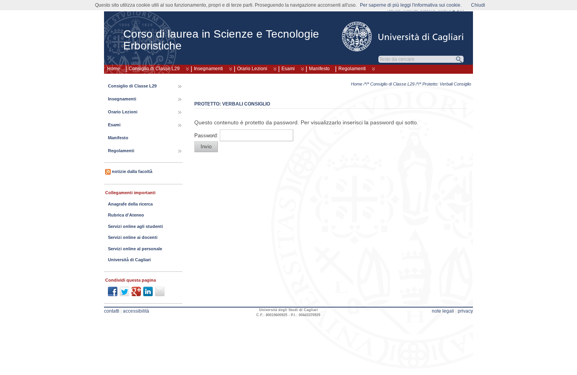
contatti (111, 311)
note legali (443, 311)
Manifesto (319, 68)
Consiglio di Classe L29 (154, 68)
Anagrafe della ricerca (130, 204)
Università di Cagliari (129, 259)
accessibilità (136, 311)
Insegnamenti (208, 68)
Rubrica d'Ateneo (126, 215)
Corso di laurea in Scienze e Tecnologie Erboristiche (221, 40)
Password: (207, 135)
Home (113, 68)
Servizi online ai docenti (132, 237)
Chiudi (478, 5)
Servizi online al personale (135, 248)
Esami (288, 68)
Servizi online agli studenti (135, 226)
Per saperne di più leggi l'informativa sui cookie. (411, 5)
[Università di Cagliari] (403, 36)
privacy (465, 311)
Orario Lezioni (252, 68)
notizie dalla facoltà (132, 171)
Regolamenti (352, 68)
